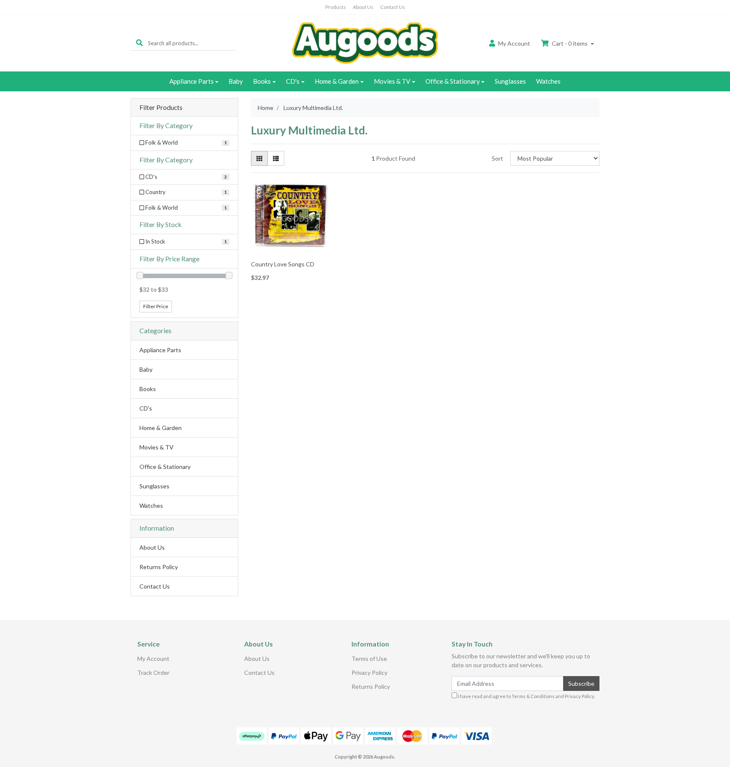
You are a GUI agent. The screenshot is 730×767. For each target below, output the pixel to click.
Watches (548, 81)
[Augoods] (365, 42)
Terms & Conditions (533, 696)
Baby (236, 81)
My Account (153, 658)
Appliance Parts (191, 81)
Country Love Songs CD (282, 264)
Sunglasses (510, 81)
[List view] (275, 158)
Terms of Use (369, 658)
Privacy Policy (369, 672)
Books (262, 81)
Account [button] (514, 43)
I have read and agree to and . (526, 696)
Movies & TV (392, 81)
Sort (497, 158)
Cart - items (569, 43)
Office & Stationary (452, 81)
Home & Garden (337, 81)
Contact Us (392, 7)
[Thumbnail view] (259, 158)
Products (335, 7)
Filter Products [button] (160, 107)
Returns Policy (158, 566)
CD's (293, 81)
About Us (363, 7)
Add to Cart (289, 251)
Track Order (153, 672)
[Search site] (139, 43)
